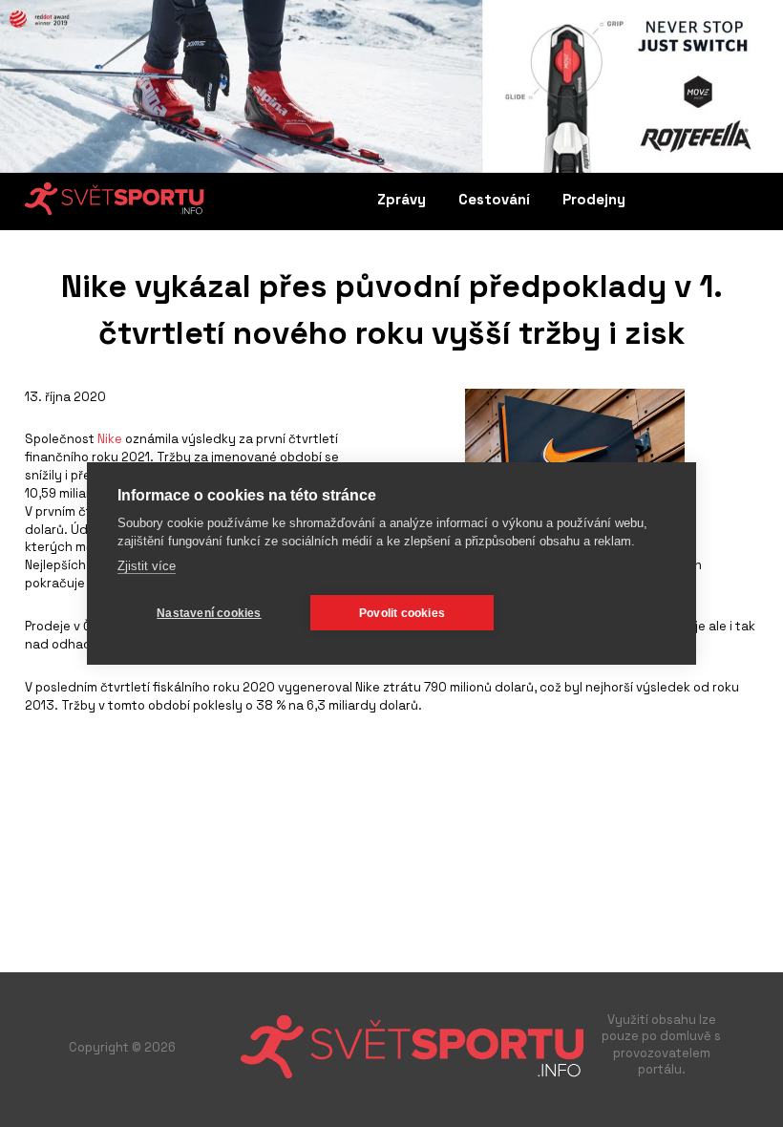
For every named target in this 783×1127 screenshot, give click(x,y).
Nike (111, 439)
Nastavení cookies (209, 613)
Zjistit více (146, 566)
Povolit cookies (402, 613)
